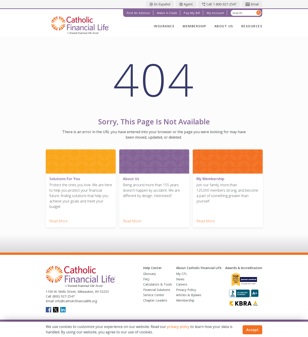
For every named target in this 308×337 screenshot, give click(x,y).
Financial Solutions (156, 290)
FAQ (146, 279)
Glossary (149, 274)
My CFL (181, 274)
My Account (215, 13)
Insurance (164, 26)
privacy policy (178, 326)
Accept (252, 329)
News (180, 279)
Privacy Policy (186, 290)
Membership (194, 26)
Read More (58, 220)
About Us (223, 26)
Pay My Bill (192, 13)
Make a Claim (167, 13)
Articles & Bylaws (188, 295)
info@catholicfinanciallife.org (75, 301)
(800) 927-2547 (63, 296)
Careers (181, 284)
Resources (251, 26)
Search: (237, 13)
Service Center (153, 295)
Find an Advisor (138, 13)
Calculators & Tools (157, 284)
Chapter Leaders (155, 300)
